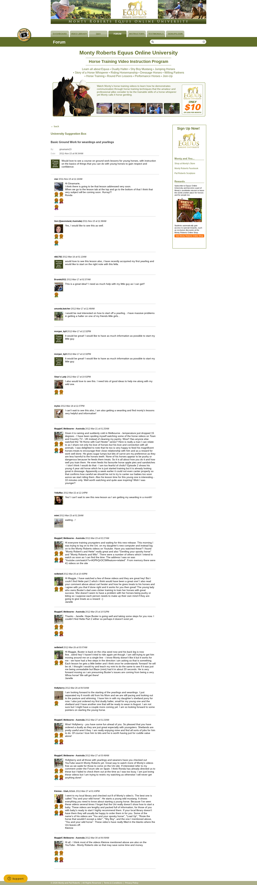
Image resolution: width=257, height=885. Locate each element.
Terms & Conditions (113, 883)
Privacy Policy (131, 883)
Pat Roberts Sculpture (184, 173)
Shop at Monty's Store (184, 163)
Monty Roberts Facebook (186, 168)
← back (55, 126)
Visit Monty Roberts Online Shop (189, 236)
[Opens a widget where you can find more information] (15, 879)
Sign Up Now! (188, 128)
